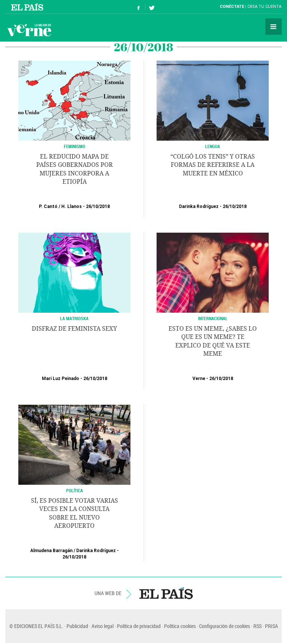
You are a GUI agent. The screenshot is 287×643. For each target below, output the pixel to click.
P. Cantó (48, 206)
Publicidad (77, 626)
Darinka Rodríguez (199, 206)
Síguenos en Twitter (151, 7)
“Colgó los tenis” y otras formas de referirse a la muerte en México (212, 165)
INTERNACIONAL (213, 318)
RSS (257, 626)
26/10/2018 (98, 206)
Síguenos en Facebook (138, 7)
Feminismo (74, 146)
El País (28, 6)
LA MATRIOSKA (74, 318)
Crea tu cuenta (264, 6)
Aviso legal (103, 626)
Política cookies (180, 626)
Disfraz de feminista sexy (74, 328)
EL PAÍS (166, 593)
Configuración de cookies (224, 626)
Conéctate (232, 6)
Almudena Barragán (51, 550)
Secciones (273, 26)
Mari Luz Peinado (60, 378)
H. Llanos (71, 206)
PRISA (271, 626)
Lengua (212, 146)
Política (74, 490)
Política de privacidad (139, 626)
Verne (29, 30)
